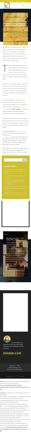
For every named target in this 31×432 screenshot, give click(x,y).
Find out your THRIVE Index (14, 369)
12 (18, 273)
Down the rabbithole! (12, 267)
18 (26, 273)
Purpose (20, 15)
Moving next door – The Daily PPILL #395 (15, 239)
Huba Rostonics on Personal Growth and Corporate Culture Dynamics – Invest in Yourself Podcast (14, 182)
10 (15, 273)
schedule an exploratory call (9, 154)
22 (15, 275)
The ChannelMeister (21, 131)
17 (25, 273)
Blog (18, 365)
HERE (10, 135)
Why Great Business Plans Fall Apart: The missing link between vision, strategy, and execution (14, 171)
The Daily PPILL (6, 137)
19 (11, 275)
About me (12, 365)
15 (22, 273)
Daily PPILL (12, 15)
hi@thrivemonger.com (15, 367)
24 (18, 275)
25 (19, 275)
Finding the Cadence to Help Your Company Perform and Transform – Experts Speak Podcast (15, 188)
